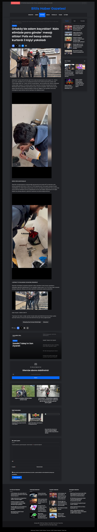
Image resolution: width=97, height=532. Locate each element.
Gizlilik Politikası (43, 530)
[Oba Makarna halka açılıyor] (53, 509)
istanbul (46, 322)
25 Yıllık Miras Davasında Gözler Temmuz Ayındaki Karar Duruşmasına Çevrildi (69, 73)
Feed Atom (55, 523)
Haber (36, 14)
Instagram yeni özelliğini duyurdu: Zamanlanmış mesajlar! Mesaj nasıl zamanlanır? (42, 508)
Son (75, 21)
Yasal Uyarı (64, 530)
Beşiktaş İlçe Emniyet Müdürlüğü (32, 322)
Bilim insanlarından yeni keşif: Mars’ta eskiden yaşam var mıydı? (42, 501)
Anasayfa (30, 14)
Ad (13, 461)
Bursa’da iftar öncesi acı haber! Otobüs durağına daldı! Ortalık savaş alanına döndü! (51, 431)
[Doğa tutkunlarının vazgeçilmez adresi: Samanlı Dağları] (68, 34)
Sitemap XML (37, 523)
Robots (46, 523)
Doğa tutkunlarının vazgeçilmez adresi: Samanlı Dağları (78, 34)
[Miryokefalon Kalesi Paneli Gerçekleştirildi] (68, 52)
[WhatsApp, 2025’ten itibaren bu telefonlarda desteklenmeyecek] (33, 515)
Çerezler (48, 530)
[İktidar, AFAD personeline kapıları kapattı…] (53, 515)
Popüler (67, 21)
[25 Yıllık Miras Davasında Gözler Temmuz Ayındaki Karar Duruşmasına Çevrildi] (69, 66)
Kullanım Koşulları (57, 530)
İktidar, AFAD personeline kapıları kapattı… (62, 515)
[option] (35, 346)
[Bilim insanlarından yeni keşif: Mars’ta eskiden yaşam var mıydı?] (33, 501)
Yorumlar (82, 21)
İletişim (66, 14)
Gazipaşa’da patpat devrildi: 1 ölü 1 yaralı (19, 423)
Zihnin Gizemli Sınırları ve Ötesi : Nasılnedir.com (69, 87)
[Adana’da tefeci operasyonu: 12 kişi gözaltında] (35, 417)
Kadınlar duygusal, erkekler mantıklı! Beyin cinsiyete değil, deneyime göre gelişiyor (79, 39)
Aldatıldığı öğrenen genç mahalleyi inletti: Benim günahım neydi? (25, 344)
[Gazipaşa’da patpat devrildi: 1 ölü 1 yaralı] (19, 417)
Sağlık (48, 14)
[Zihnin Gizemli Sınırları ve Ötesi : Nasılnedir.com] (69, 81)
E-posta (14, 466)
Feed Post (61, 523)
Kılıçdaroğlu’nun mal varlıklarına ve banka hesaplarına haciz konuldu (78, 46)
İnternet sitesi (39, 466)
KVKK (52, 530)
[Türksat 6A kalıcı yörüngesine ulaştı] (33, 495)
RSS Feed (42, 523)
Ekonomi (42, 14)
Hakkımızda (33, 530)
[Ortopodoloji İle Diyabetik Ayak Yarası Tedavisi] (80, 66)
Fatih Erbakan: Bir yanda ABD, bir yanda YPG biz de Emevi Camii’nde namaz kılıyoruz (79, 28)
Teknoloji (54, 14)
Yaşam (60, 14)
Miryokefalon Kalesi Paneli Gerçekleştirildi (78, 51)
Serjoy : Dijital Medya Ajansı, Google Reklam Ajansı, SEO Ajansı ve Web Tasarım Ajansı (79, 83)
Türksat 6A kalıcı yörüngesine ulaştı (42, 494)
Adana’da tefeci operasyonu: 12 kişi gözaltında (35, 423)
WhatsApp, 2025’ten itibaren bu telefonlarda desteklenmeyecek (42, 516)
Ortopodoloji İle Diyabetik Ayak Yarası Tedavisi (30, 2)
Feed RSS (51, 523)
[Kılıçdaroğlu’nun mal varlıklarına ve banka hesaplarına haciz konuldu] (68, 46)
